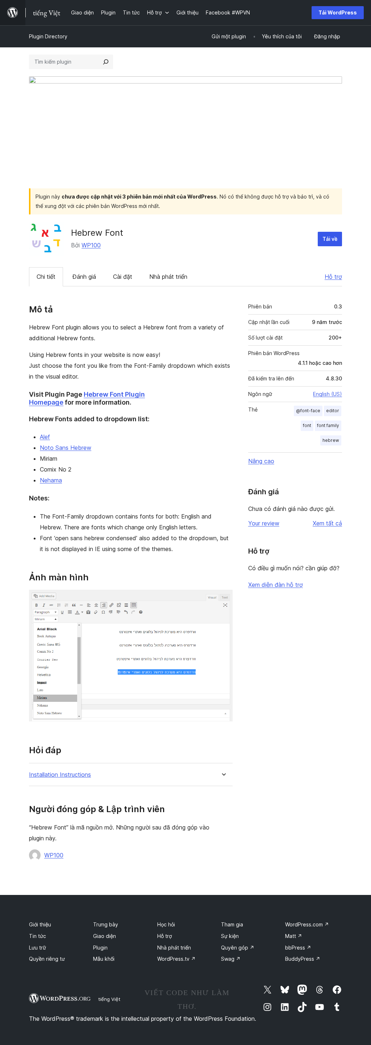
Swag (231, 959)
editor (332, 410)
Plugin (100, 947)
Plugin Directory (48, 36)
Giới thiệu (40, 924)
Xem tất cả (327, 523)
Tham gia (232, 924)
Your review (263, 523)
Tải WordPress (337, 12)
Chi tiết (46, 276)
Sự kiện (230, 936)
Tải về (329, 239)
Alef (45, 436)
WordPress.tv (176, 959)
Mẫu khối (103, 959)
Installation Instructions (60, 774)
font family (328, 425)
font (307, 425)
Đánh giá (84, 276)
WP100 (91, 245)
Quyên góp (237, 947)
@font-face (308, 410)
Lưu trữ (37, 947)
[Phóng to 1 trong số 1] (222, 599)
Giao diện (104, 936)
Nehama (51, 480)
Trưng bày (105, 924)
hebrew (330, 440)
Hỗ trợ (333, 276)
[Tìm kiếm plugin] (106, 62)
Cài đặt (122, 276)
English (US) (327, 394)
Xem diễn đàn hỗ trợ (275, 584)
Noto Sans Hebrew (65, 447)
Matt (293, 936)
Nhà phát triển (168, 276)
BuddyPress (302, 959)
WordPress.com (307, 924)
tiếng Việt (109, 999)
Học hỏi (166, 924)
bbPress (298, 947)
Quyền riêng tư (47, 959)
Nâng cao (261, 461)
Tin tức (37, 936)
